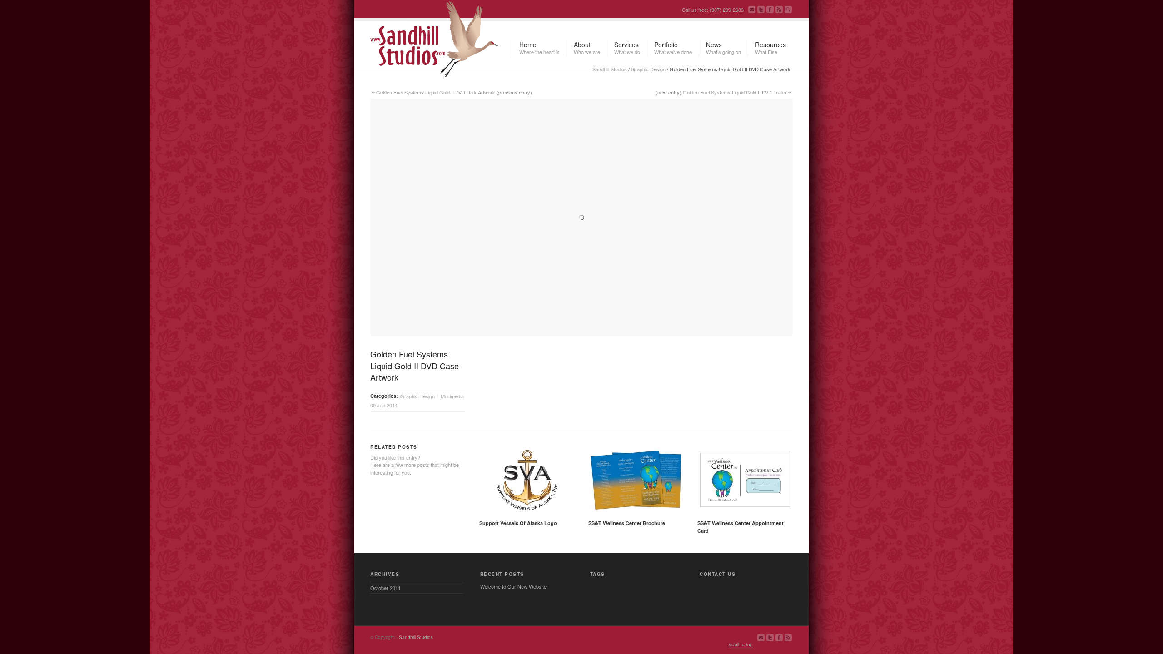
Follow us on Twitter (760, 9)
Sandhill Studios (609, 69)
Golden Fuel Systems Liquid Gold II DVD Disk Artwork (435, 92)
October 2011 (385, 587)
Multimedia (452, 396)
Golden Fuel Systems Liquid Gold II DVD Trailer (735, 92)
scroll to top (741, 644)
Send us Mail (751, 9)
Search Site (788, 9)
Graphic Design (648, 69)
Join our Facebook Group (770, 9)
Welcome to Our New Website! (514, 586)
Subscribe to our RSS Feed (779, 9)
